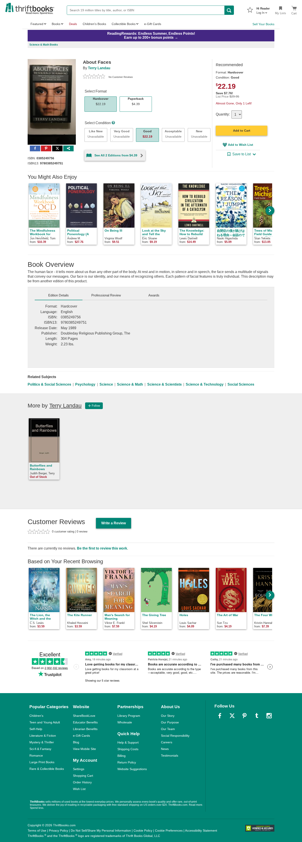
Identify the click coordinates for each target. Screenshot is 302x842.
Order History (82, 782)
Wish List (79, 789)
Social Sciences (240, 384)
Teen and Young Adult (44, 722)
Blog (76, 742)
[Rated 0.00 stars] (94, 77)
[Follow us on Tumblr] (256, 715)
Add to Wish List (240, 144)
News (165, 749)
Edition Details (58, 295)
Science (106, 384)
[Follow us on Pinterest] (244, 715)
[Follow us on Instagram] (269, 715)
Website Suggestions (132, 769)
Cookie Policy (143, 830)
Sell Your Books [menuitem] (263, 24)
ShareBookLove (84, 715)
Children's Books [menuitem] (94, 24)
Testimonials (169, 755)
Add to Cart (241, 130)
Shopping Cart (83, 775)
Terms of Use (37, 830)
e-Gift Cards (81, 735)
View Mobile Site (84, 749)
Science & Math (130, 384)
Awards (153, 295)
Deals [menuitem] (73, 24)
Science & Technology (205, 384)
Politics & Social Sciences (49, 384)
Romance (36, 755)
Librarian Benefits (85, 729)
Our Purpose (170, 722)
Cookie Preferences (169, 830)
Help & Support (128, 742)
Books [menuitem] (56, 24)
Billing (121, 755)
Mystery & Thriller (41, 742)
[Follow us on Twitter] (232, 715)
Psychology (85, 384)
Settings (78, 769)
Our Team (168, 729)
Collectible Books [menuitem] (124, 24)
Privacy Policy (58, 830)
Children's (36, 715)
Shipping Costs (127, 749)
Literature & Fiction (42, 735)
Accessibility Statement (201, 830)
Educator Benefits (85, 722)
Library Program (128, 715)
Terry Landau (99, 68)
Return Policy (126, 762)
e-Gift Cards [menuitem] (152, 24)
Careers (166, 742)
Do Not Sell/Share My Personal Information (101, 830)
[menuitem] (263, 9)
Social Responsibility (175, 735)
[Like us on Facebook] (219, 715)
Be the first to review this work (102, 548)
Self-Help (35, 729)
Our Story (167, 715)
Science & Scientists (164, 384)
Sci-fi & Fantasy (40, 749)
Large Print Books (41, 762)
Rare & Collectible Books (46, 769)
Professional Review (106, 295)
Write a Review (113, 523)
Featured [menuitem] (37, 24)
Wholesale (124, 722)
